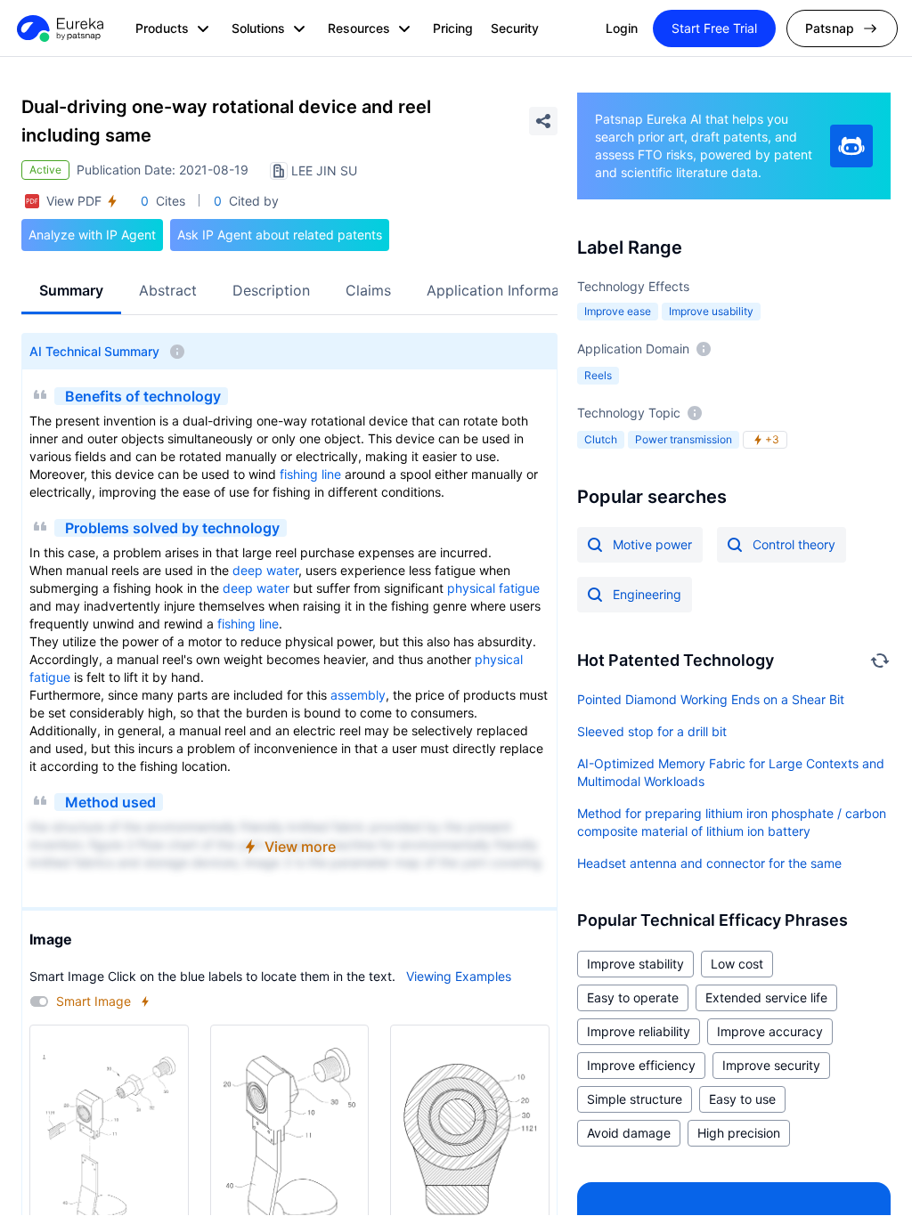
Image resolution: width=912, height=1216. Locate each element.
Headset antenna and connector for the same (709, 863)
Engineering (647, 594)
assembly (358, 694)
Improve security (771, 1065)
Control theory (794, 544)
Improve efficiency (641, 1065)
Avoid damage (629, 1132)
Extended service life (766, 997)
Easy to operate (633, 997)
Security (515, 28)
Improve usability (711, 311)
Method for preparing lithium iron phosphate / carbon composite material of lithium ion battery (731, 822)
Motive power (652, 544)
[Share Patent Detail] (543, 121)
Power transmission (683, 439)
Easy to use (742, 1099)
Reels (598, 375)
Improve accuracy (770, 1031)
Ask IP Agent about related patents (279, 234)
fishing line (310, 474)
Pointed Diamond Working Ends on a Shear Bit (710, 699)
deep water (265, 570)
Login (622, 28)
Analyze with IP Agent (92, 234)
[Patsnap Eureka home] (58, 28)
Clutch (600, 439)
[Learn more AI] (851, 146)
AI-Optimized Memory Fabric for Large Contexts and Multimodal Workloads (730, 772)
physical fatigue (493, 588)
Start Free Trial (714, 28)
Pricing (453, 28)
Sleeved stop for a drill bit (652, 731)
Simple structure (634, 1099)
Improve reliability (638, 1031)
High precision (738, 1132)
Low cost (737, 963)
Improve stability (635, 963)
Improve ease (617, 311)
